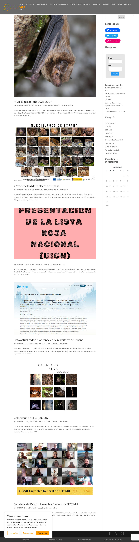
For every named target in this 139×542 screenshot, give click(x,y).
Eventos (44, 105)
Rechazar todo (28, 533)
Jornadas (106, 4)
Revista (95, 4)
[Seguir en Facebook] (110, 533)
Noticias (50, 105)
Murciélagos (41, 4)
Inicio (21, 4)
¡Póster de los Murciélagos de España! (37, 186)
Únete (120, 4)
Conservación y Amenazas (79, 4)
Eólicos (107, 130)
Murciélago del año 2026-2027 (33, 101)
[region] (28, 525)
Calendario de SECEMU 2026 (32, 418)
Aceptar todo (42, 533)
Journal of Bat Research (113, 140)
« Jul (106, 206)
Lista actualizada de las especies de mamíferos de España (48, 340)
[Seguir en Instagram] (122, 533)
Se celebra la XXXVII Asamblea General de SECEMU (46, 504)
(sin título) (108, 99)
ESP (20, 9)
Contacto (127, 4)
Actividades (37, 105)
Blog (113, 4)
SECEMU (29, 4)
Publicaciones (58, 105)
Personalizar (13, 533)
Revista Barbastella (111, 150)
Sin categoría (68, 105)
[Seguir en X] (116, 533)
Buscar (121, 17)
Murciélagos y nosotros (58, 4)
